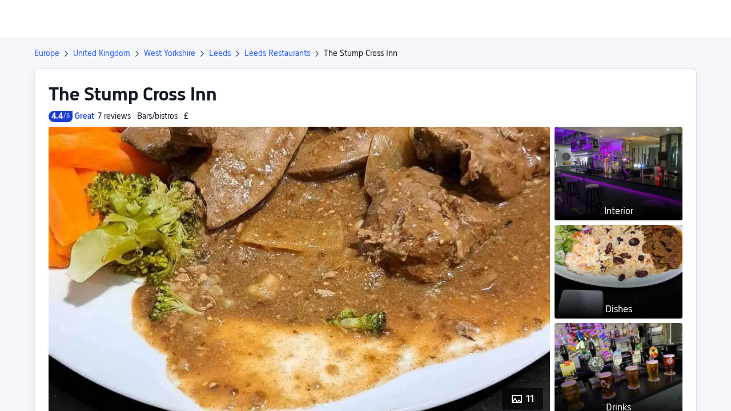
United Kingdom (101, 53)
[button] (635, 19)
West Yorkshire (169, 53)
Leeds (220, 53)
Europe (46, 53)
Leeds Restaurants (277, 53)
